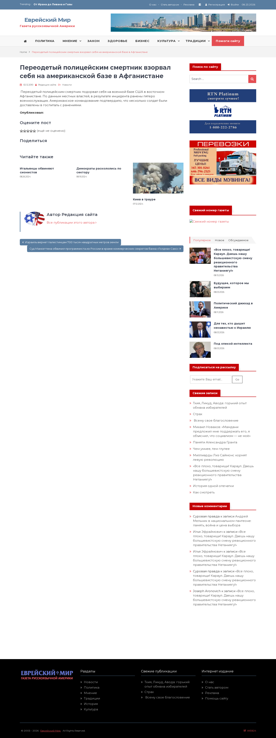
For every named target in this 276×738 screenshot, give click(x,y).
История (91, 704)
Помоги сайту (228, 41)
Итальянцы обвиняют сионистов (37, 170)
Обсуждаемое (238, 240)
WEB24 (251, 730)
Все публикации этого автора (71, 222)
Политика (91, 687)
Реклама (188, 4)
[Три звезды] (27, 131)
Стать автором (170, 4)
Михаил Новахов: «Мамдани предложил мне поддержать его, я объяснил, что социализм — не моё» (222, 431)
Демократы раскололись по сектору (98, 170)
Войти (235, 4)
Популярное (202, 240)
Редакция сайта (47, 84)
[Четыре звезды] (31, 131)
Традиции (92, 698)
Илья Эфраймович (208, 532)
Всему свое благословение (215, 420)
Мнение (90, 693)
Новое (219, 240)
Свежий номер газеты (211, 210)
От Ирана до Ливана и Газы (53, 4)
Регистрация (216, 4)
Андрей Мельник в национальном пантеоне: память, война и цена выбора (222, 520)
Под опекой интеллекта (233, 343)
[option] (86, 4)
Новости (67, 84)
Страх (197, 414)
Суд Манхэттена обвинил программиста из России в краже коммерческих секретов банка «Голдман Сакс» (103, 248)
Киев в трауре (144, 199)
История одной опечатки (213, 486)
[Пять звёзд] (34, 131)
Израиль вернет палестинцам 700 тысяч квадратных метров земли (72, 242)
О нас (152, 4)
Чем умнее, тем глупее (211, 449)
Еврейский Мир (47, 19)
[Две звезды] (24, 131)
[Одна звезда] (21, 131)
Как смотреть (204, 492)
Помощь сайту (216, 698)
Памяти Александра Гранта (215, 442)
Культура (91, 709)
